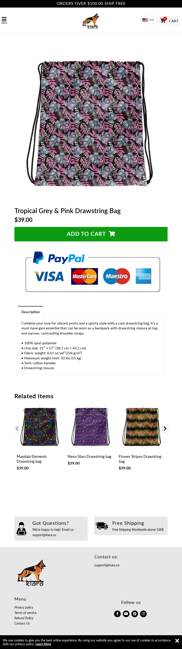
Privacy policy (23, 607)
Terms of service (25, 613)
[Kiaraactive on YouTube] (126, 614)
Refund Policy (23, 618)
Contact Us (22, 623)
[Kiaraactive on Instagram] (143, 614)
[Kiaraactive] (91, 20)
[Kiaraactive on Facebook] (117, 614)
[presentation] (16, 429)
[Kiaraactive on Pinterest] (134, 614)
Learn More (43, 644)
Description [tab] (30, 312)
